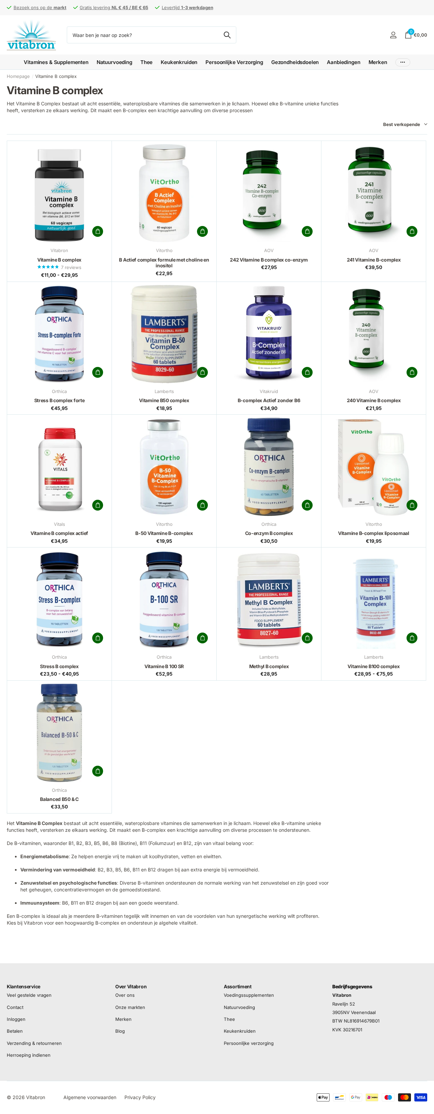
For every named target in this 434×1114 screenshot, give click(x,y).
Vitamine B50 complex (164, 400)
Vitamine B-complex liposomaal (373, 533)
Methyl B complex (269, 666)
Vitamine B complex (59, 260)
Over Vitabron (130, 986)
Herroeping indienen (29, 1055)
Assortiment (238, 986)
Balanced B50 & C (59, 799)
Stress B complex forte (59, 400)
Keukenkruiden (179, 62)
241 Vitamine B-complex (374, 260)
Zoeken (227, 34)
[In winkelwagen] (97, 231)
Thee (146, 62)
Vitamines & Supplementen (56, 62)
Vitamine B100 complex (373, 666)
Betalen (15, 1031)
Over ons (125, 995)
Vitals (59, 524)
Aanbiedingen (343, 62)
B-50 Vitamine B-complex (164, 533)
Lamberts (164, 391)
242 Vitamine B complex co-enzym (269, 260)
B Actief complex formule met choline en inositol (164, 263)
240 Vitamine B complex (374, 400)
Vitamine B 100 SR (164, 666)
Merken (378, 62)
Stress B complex (59, 666)
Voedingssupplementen (249, 995)
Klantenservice (23, 986)
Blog (120, 1031)
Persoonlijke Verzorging (234, 62)
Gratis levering (114, 7)
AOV (269, 250)
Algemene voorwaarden (89, 1097)
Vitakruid (269, 391)
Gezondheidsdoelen (295, 62)
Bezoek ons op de (40, 7)
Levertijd (187, 7)
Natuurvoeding (114, 62)
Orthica (59, 391)
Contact (15, 1007)
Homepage (18, 76)
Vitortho (164, 250)
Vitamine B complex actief (59, 533)
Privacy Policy (140, 1097)
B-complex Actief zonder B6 (269, 400)
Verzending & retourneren (34, 1043)
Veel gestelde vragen (29, 995)
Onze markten (130, 1007)
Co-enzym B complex (269, 533)
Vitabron (59, 250)
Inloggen (16, 1019)
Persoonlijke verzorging (249, 1043)
